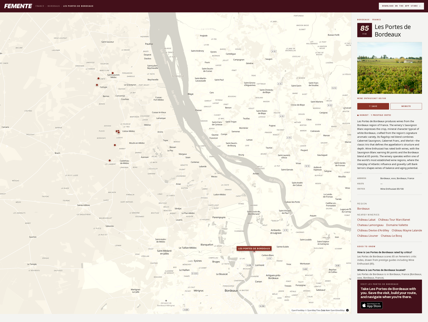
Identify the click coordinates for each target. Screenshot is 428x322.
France (40, 6)
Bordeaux (54, 6)
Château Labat (366, 219)
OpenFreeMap (298, 310)
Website (406, 106)
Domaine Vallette (397, 225)
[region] (175, 163)
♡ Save (373, 106)
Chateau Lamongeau (370, 225)
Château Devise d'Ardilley (373, 230)
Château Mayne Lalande (407, 230)
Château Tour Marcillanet (394, 219)
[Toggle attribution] (347, 310)
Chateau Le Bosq (391, 236)
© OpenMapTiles (312, 310)
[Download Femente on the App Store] (372, 305)
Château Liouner (367, 236)
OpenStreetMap (337, 310)
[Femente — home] (18, 6)
